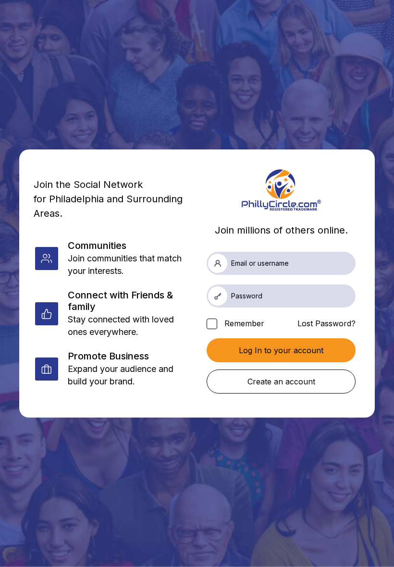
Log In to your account (281, 350)
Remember (243, 323)
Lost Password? (326, 323)
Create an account (281, 381)
